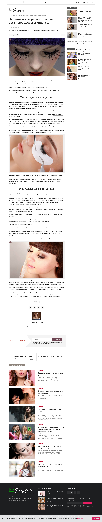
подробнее (80, 518)
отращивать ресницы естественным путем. (50, 284)
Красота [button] (31, 2)
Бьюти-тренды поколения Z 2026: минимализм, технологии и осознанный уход (51, 429)
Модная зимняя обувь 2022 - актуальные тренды (50, 357)
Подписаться (57, 339)
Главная (11, 2)
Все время (87, 49)
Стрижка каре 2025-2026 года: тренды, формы (83, 68)
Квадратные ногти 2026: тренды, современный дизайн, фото (85, 11)
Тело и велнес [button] (19, 2)
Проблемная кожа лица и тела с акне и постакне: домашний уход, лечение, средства (85, 19)
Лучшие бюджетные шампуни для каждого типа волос (84, 53)
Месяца (82, 49)
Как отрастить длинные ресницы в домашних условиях (51, 447)
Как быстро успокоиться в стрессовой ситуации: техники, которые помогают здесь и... (23, 358)
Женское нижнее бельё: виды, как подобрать (85, 25)
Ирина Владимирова (37, 322)
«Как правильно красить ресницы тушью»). (42, 92)
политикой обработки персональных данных (42, 343)
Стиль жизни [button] (39, 2)
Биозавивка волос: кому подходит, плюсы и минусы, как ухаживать (84, 76)
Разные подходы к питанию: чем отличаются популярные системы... (55, 500)
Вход (84, 2)
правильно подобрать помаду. (27, 108)
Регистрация (90, 2)
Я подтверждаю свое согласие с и (47, 343)
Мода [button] (25, 2)
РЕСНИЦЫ (36, 301)
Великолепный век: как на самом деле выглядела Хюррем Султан (84, 61)
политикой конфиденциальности (54, 342)
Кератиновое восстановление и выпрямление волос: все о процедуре (85, 34)
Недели (78, 49)
